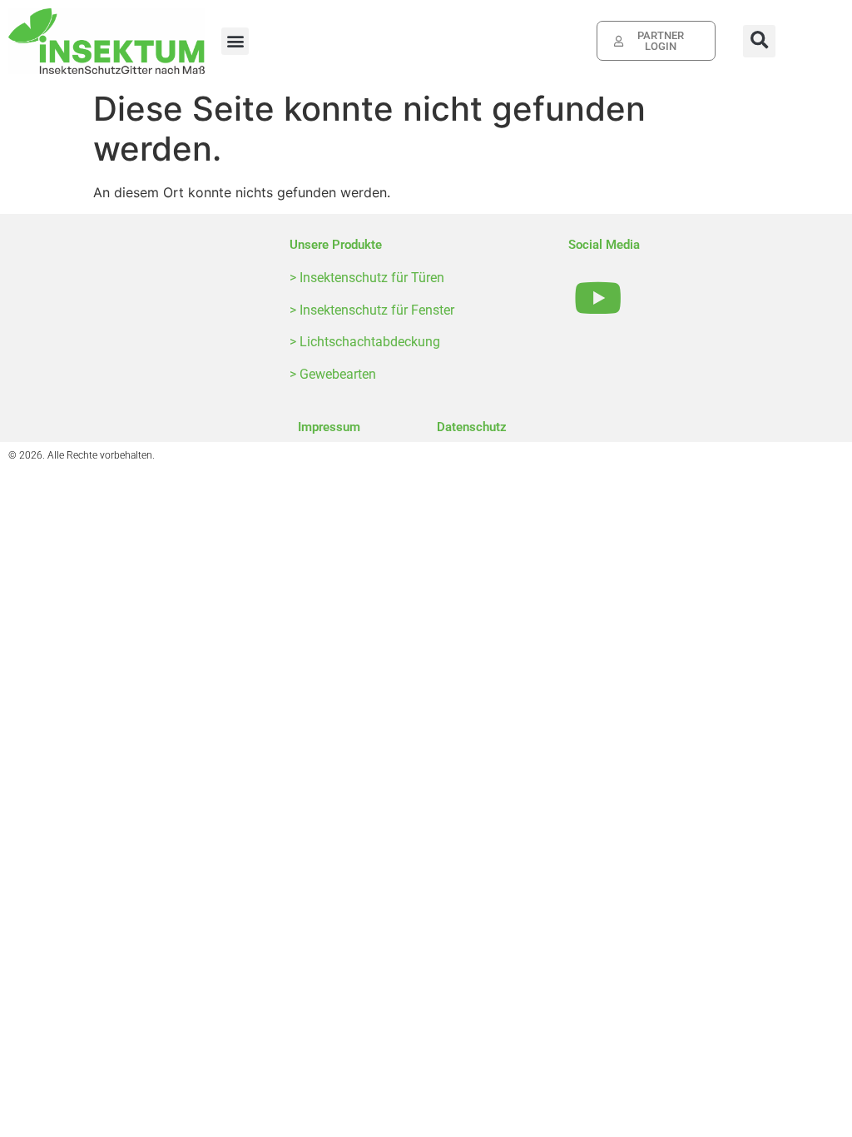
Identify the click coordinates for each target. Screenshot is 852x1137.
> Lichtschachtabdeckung (365, 342)
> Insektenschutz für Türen (367, 277)
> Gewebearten (333, 374)
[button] (235, 41)
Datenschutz (472, 427)
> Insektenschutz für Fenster (372, 310)
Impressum (329, 427)
